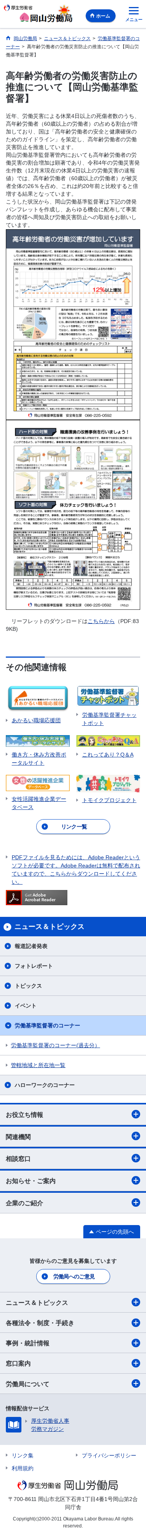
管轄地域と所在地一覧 (38, 1065)
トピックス (28, 986)
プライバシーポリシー (109, 1455)
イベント (26, 1005)
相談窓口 (18, 1158)
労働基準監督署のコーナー (47, 1025)
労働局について (27, 1384)
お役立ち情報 (24, 1114)
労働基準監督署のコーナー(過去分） (55, 1045)
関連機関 (18, 1137)
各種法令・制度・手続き (40, 1323)
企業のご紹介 (24, 1203)
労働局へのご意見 (74, 1276)
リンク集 (22, 1455)
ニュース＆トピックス (37, 1302)
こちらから (101, 621)
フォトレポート (34, 966)
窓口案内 (18, 1363)
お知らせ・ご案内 (31, 1181)
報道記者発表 (31, 946)
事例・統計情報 (27, 1343)
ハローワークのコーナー (45, 1085)
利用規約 (22, 1468)
